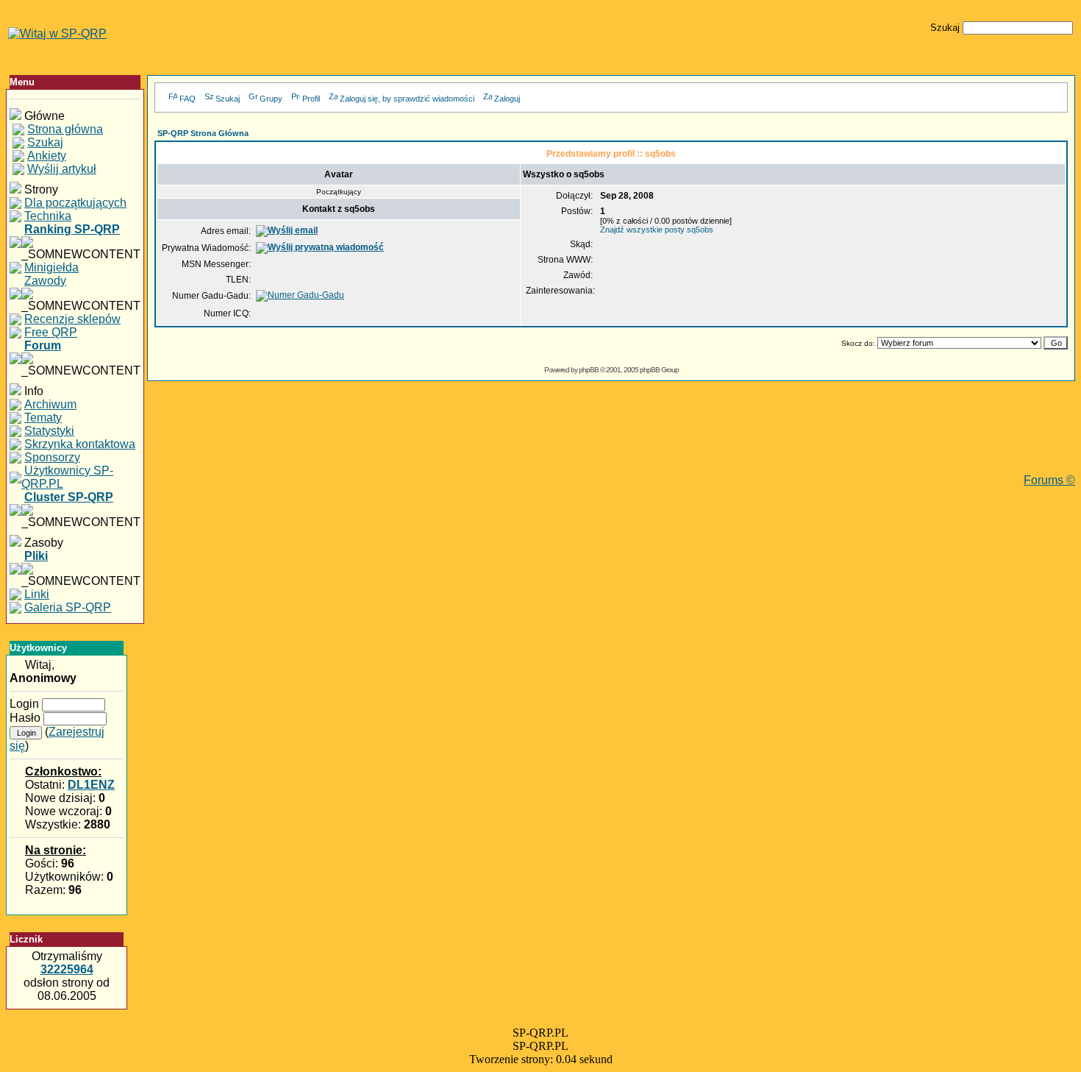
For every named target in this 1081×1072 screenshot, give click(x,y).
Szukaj (227, 98)
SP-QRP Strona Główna (203, 133)
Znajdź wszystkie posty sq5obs (656, 229)
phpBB (589, 370)
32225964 (66, 969)
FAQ (187, 98)
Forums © (1049, 480)
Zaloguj (507, 98)
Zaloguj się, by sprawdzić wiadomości (407, 98)
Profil (311, 98)
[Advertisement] (611, 441)
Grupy (271, 98)
